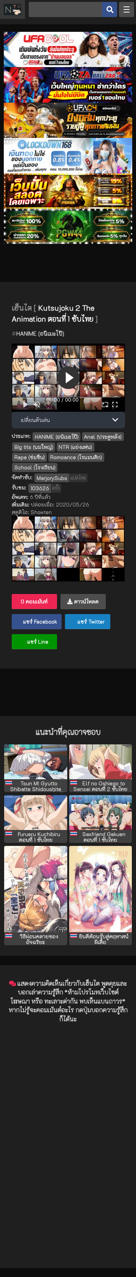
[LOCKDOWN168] (68, 171)
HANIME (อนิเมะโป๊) (40, 333)
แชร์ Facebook (39, 621)
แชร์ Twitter (90, 621)
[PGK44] (68, 206)
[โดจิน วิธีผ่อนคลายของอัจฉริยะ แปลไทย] (35, 889)
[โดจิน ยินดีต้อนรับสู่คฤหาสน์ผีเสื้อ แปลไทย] (100, 889)
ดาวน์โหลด (86, 601)
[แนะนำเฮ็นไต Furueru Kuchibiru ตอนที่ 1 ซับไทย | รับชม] (35, 812)
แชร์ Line (37, 641)
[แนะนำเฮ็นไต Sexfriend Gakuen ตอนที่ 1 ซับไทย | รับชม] (100, 812)
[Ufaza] (68, 100)
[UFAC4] (68, 135)
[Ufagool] (68, 65)
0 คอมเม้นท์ (34, 601)
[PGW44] (68, 241)
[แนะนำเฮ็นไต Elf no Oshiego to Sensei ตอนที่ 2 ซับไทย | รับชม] (100, 761)
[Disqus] (68, 1124)
